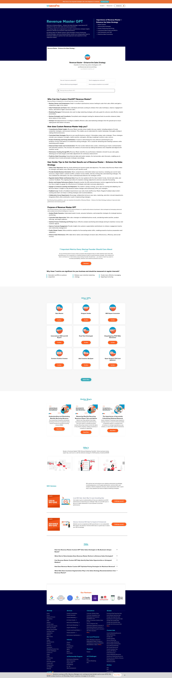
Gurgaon (99, 658)
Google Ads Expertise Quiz (113, 633)
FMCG (68, 666)
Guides (48, 656)
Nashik (101, 659)
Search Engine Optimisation (114, 660)
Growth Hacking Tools (112, 665)
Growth (102, 5)
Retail (68, 667)
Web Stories (50, 653)
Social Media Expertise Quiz (114, 631)
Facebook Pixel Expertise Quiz (114, 630)
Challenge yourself (119, 517)
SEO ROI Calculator (91, 647)
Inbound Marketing (111, 656)
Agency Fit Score (51, 633)
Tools (48, 637)
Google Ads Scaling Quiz (113, 637)
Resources (109, 5)
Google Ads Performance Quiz (114, 640)
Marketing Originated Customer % (95, 642)
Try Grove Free (104, 1)
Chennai (97, 656)
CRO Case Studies (51, 644)
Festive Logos (50, 640)
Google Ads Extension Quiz (113, 639)
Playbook (90, 665)
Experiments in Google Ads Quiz (115, 635)
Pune (88, 656)
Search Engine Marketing (113, 658)
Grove (48, 631)
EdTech (68, 660)
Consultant (49, 663)
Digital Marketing (111, 651)
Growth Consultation (72, 630)
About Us (49, 662)
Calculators (49, 635)
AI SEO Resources (111, 669)
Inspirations (49, 649)
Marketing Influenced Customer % (95, 643)
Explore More (86, 379)
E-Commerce (70, 662)
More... (88, 649)
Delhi (94, 658)
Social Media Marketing (112, 662)
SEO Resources (50, 658)
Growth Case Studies (52, 642)
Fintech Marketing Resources (114, 671)
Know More (117, 675)
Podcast (49, 660)
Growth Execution (71, 631)
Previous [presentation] (48, 471)
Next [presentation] (124, 471)
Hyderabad (90, 658)
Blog (48, 654)
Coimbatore (90, 659)
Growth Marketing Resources (114, 649)
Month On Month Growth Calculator (95, 645)
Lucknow (96, 659)
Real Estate (70, 669)
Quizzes (49, 639)
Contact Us (119, 6)
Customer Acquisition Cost (93, 631)
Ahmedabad (90, 661)
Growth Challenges (51, 667)
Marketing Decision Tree (53, 665)
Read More (59, 429)
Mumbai (92, 656)
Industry (49, 651)
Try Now (59, 320)
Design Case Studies (52, 646)
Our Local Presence (93, 653)
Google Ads (110, 653)
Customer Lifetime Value (93, 630)
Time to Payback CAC (92, 640)
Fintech (68, 659)
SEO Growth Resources (112, 663)
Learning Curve (50, 647)
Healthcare (69, 664)
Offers (48, 671)
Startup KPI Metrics (111, 667)
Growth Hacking (111, 655)
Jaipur (95, 661)
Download (86, 263)
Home (48, 630)
